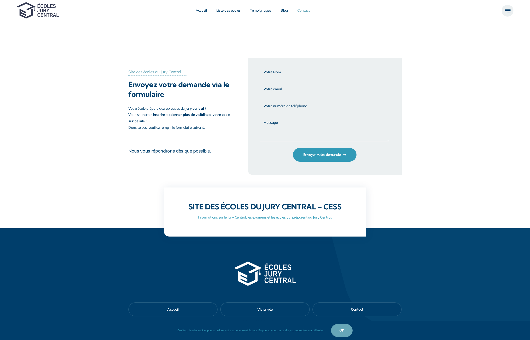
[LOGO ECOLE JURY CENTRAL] (38, 4)
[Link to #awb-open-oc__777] (507, 11)
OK (341, 330)
